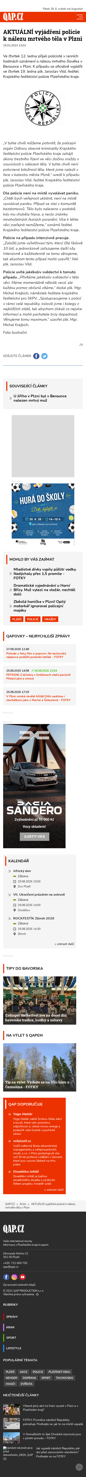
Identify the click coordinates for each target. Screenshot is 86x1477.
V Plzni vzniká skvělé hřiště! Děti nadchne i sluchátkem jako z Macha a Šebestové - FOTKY (38, 698)
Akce (23, 1372)
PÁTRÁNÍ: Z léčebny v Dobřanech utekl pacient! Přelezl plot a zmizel (38, 676)
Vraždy (50, 619)
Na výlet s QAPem (24, 1035)
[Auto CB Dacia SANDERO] (34, 786)
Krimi (23, 1204)
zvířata (26, 1384)
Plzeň (16, 619)
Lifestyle (13, 1348)
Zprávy (12, 1317)
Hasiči (10, 1384)
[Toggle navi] (80, 17)
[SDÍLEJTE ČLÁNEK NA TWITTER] (44, 356)
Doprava (29, 1378)
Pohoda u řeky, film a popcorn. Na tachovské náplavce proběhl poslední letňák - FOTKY (36, 655)
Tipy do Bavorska (24, 968)
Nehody (11, 1378)
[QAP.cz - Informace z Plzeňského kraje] (13, 17)
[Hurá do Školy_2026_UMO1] (43, 514)
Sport (11, 1338)
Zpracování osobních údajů (19, 1285)
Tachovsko (64, 1378)
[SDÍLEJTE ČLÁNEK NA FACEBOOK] (36, 356)
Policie (32, 619)
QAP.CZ (10, 1204)
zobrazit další (65, 944)
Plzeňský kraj (59, 1372)
